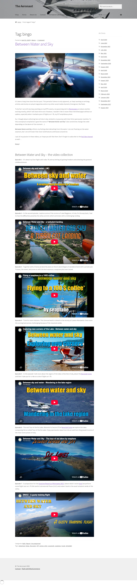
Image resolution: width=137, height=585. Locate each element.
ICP (38, 546)
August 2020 (105, 67)
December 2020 (105, 60)
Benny (34, 40)
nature (41, 546)
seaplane (58, 546)
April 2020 (104, 70)
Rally (24, 543)
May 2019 (104, 84)
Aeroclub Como (86, 374)
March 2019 (104, 91)
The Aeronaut (24, 6)
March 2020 (104, 74)
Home (24, 15)
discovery (33, 546)
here (80, 484)
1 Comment (41, 40)
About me (33, 15)
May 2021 (104, 53)
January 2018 (105, 97)
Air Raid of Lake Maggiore (58, 15)
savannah (51, 546)
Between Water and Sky (34, 44)
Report (28, 543)
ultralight (69, 546)
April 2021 (104, 57)
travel (63, 546)
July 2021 (104, 50)
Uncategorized (35, 543)
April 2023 (104, 40)
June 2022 (104, 43)
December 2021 (105, 46)
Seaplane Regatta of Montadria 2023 (51, 484)
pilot (45, 546)
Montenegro (73, 109)
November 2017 (105, 101)
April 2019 (104, 87)
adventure (22, 546)
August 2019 (105, 80)
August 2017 (105, 108)
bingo (27, 546)
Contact (43, 15)
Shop (17, 15)
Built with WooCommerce (31, 569)
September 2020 (106, 63)
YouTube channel (87, 137)
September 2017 (106, 104)
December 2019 (105, 77)
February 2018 (105, 94)
